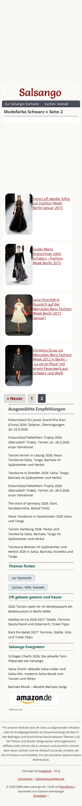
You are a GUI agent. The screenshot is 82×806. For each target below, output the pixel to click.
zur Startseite (21, 578)
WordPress (67, 787)
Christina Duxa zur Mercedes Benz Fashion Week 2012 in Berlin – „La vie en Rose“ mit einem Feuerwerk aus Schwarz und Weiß (52, 362)
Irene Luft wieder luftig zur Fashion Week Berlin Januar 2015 (51, 203)
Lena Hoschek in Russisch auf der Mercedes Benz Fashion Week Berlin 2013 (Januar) (52, 308)
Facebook (45, 771)
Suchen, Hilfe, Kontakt (28, 587)
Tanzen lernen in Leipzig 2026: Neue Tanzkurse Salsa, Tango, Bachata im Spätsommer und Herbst (35, 460)
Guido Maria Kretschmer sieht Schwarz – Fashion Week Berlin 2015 (48, 256)
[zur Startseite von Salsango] (40, 92)
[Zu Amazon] (33, 704)
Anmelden (40, 796)
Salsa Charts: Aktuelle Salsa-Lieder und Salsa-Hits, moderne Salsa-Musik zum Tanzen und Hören (37, 674)
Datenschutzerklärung (49, 779)
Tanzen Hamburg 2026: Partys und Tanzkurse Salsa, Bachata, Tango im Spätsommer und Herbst (34, 534)
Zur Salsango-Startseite (22, 104)
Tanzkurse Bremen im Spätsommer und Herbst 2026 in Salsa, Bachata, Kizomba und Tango (40, 552)
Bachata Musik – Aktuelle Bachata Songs (37, 687)
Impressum (25, 779)
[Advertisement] (41, 42)
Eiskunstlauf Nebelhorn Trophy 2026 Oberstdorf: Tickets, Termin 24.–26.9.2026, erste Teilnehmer (39, 442)
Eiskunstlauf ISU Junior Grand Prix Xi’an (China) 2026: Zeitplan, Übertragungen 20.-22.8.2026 (37, 425)
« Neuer (15, 398)
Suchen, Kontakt (56, 104)
